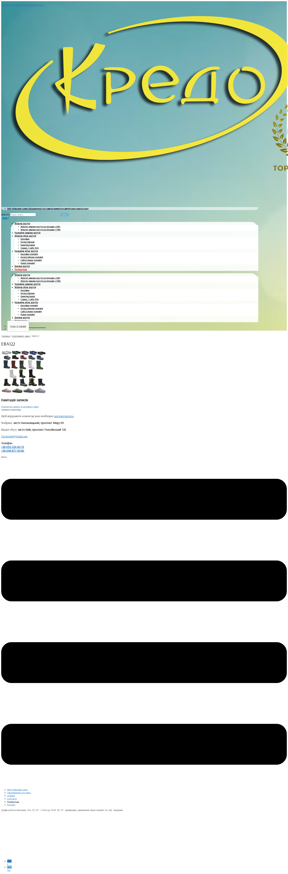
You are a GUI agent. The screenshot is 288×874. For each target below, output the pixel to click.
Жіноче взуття (22, 223)
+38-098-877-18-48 (12, 450)
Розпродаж (75, 208)
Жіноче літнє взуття (25, 235)
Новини (55, 208)
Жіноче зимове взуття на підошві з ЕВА (40, 226)
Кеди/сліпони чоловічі (32, 257)
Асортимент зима (21, 336)
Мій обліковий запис (17, 208)
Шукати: (5, 214)
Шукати (64, 215)
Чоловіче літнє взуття (26, 251)
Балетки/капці (28, 244)
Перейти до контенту (34, 4)
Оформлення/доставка (39, 208)
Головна (6, 336)
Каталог (85, 208)
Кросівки (25, 238)
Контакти (64, 208)
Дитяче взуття (22, 266)
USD (9, 863)
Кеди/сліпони (27, 241)
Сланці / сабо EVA (30, 247)
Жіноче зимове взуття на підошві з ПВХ (41, 229)
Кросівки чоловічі (29, 254)
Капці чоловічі (28, 263)
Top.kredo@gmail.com (14, 436)
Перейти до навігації (11, 4)
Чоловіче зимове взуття (27, 232)
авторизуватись (64, 416)
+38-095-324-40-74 (12, 447)
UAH (9, 869)
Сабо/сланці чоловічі (31, 260)
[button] (144, 620)
